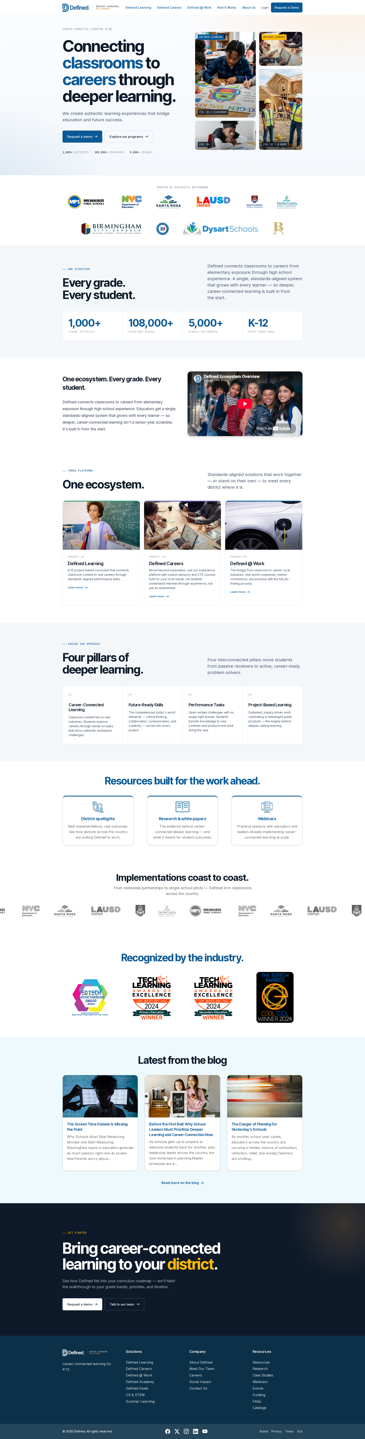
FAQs (257, 1401)
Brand (264, 1431)
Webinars (260, 1382)
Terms (289, 1431)
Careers (195, 1375)
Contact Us (198, 1388)
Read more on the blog (180, 1183)
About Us (249, 7)
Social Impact (200, 1382)
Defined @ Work (199, 7)
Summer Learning (140, 1401)
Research (260, 1369)
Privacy (276, 1431)
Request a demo (79, 137)
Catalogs (259, 1408)
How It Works (226, 7)
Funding (259, 1395)
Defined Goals (137, 1388)
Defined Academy (140, 1382)
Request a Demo (287, 7)
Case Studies (263, 1375)
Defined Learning (138, 7)
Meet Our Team (201, 1369)
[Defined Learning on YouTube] (205, 1431)
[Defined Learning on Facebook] (167, 1431)
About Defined (200, 1362)
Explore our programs (126, 137)
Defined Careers (169, 7)
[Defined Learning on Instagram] (186, 1431)
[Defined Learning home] (91, 7)
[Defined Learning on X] (177, 1431)
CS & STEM (135, 1395)
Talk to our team (122, 1304)
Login (264, 7)
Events (258, 1388)
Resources (261, 1362)
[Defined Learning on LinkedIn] (195, 1431)
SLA (299, 1431)
